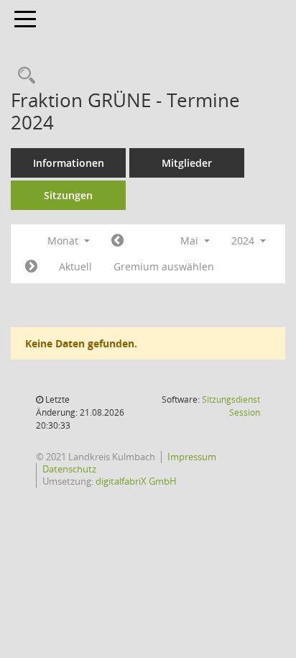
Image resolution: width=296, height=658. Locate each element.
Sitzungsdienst (231, 406)
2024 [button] (244, 240)
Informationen (68, 163)
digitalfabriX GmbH (136, 481)
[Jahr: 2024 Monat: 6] (31, 267)
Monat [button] (64, 240)
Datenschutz (69, 468)
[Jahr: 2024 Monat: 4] (117, 241)
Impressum (191, 456)
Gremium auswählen (164, 266)
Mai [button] (190, 240)
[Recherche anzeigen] (23, 76)
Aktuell (75, 266)
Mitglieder (187, 163)
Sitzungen (68, 195)
